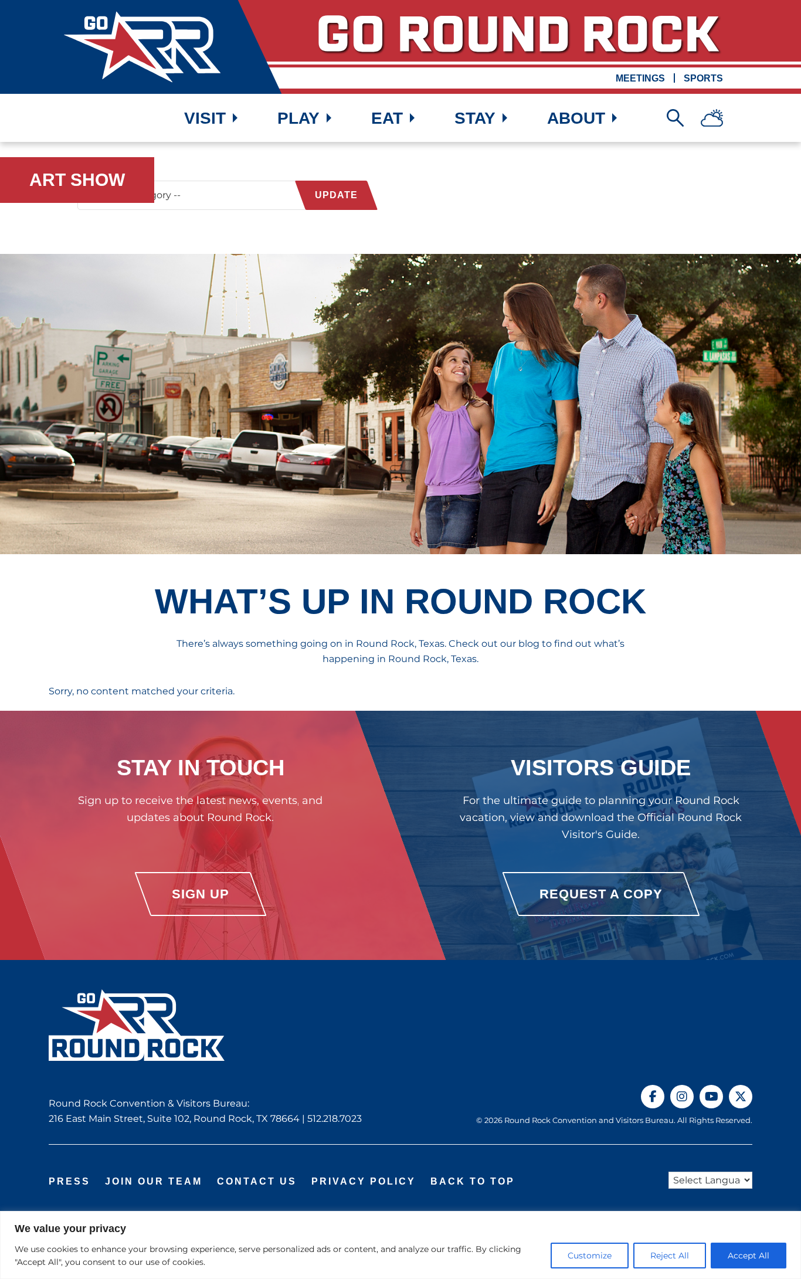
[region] (400, 1245)
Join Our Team (153, 1181)
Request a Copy (601, 894)
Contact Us (257, 1181)
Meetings (640, 78)
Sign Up (200, 894)
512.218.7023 (334, 1118)
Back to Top (472, 1181)
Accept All (748, 1255)
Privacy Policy (363, 1181)
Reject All (669, 1255)
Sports (703, 78)
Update (336, 195)
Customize (590, 1255)
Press (69, 1181)
